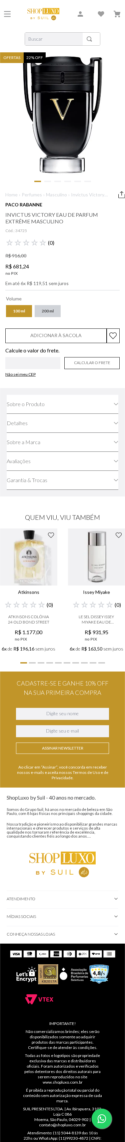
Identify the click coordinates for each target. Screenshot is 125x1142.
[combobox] (62, 39)
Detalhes (17, 423)
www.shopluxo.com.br (63, 1082)
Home (11, 194)
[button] (19, 311)
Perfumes (32, 194)
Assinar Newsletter (62, 748)
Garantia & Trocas (27, 480)
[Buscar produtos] (91, 39)
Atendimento (21, 898)
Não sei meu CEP (20, 374)
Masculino (56, 194)
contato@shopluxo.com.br (62, 1124)
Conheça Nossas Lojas (31, 934)
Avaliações (19, 461)
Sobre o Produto (26, 404)
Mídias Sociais (21, 916)
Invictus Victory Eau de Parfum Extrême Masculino (87, 195)
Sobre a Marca (23, 442)
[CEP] (32, 358)
